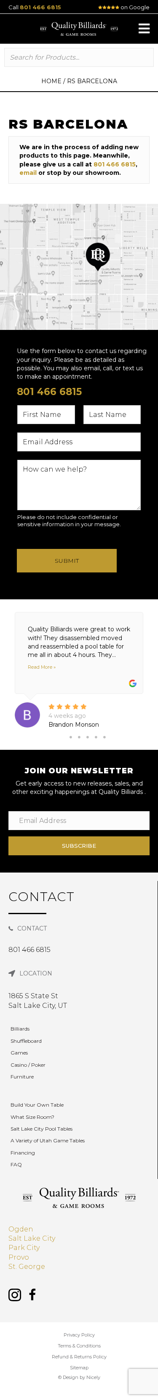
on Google (134, 7)
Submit (67, 560)
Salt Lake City (31, 1238)
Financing (23, 1153)
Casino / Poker (28, 1065)
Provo (18, 1257)
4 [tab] (96, 737)
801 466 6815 (40, 7)
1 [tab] (71, 737)
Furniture (22, 1076)
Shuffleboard (26, 1041)
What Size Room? (32, 1117)
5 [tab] (104, 737)
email (28, 173)
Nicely (93, 1377)
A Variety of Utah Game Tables (48, 1140)
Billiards (20, 1029)
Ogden (20, 1229)
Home (51, 81)
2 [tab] (79, 737)
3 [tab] (87, 737)
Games (19, 1052)
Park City (24, 1248)
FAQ (16, 1164)
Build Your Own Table (37, 1105)
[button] (144, 28)
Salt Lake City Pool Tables (41, 1129)
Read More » (42, 667)
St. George (26, 1267)
